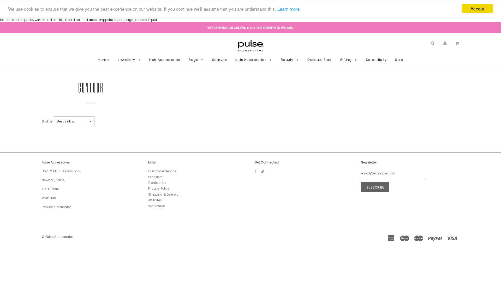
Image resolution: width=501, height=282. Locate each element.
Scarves (219, 59)
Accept (477, 8)
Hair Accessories (164, 59)
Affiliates (155, 200)
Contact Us (157, 182)
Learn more (288, 8)
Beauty (287, 59)
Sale (399, 59)
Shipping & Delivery (163, 194)
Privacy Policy (159, 188)
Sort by (47, 121)
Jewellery (126, 59)
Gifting (346, 59)
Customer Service (162, 171)
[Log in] (445, 43)
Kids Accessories (251, 59)
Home (103, 59)
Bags (194, 59)
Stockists (155, 177)
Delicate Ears (319, 59)
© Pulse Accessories (58, 236)
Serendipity (376, 59)
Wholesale (156, 206)
